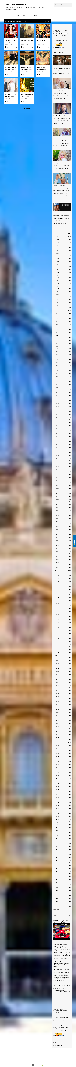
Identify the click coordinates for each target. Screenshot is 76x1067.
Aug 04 (57, 299)
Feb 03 (57, 813)
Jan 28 (57, 833)
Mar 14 (57, 704)
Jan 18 (57, 860)
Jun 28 (57, 406)
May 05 (57, 556)
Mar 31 (57, 658)
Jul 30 (57, 316)
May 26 (57, 499)
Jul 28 (57, 321)
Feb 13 (57, 786)
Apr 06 (57, 638)
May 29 (57, 491)
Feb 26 (57, 751)
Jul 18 (57, 349)
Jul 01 (57, 395)
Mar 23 (57, 679)
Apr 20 (57, 600)
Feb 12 (57, 789)
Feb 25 (57, 753)
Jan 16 (57, 865)
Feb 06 (57, 805)
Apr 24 (57, 589)
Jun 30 (57, 400)
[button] (16, 47)
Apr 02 (57, 649)
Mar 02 (57, 737)
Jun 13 (57, 447)
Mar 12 (57, 710)
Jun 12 (57, 450)
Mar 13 (57, 707)
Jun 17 (57, 436)
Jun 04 (57, 472)
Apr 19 (57, 603)
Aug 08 (57, 288)
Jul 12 (57, 365)
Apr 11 (57, 625)
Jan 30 (57, 827)
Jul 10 (57, 370)
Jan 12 (57, 876)
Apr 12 (57, 622)
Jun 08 (57, 461)
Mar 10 (57, 715)
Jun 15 (57, 442)
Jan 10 (57, 882)
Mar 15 (57, 701)
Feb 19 (57, 770)
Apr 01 (57, 652)
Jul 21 (57, 340)
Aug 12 (57, 277)
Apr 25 (57, 586)
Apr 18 (57, 606)
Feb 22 (57, 761)
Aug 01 (57, 308)
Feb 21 (57, 764)
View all (47, 21)
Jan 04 (57, 898)
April (56, 570)
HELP (6, 15)
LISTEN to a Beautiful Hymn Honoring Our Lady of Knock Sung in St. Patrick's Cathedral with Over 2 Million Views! (62, 71)
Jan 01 (57, 906)
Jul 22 (57, 338)
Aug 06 (57, 294)
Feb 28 (57, 745)
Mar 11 (57, 712)
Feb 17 (57, 775)
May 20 (57, 515)
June (55, 398)
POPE (18, 15)
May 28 (57, 493)
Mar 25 (57, 674)
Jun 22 (57, 422)
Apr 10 (57, 627)
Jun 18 (57, 433)
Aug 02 (57, 305)
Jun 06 (57, 466)
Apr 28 (57, 578)
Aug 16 (57, 266)
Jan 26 (57, 838)
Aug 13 (57, 275)
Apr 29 (57, 576)
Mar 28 (57, 666)
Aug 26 (57, 239)
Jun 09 (57, 458)
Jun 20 (57, 428)
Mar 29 (57, 663)
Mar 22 (57, 682)
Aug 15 (57, 269)
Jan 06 (57, 893)
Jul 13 (57, 362)
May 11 (57, 540)
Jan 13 (57, 874)
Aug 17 (57, 264)
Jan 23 (57, 846)
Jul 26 (57, 327)
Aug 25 (57, 242)
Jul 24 (57, 332)
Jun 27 (57, 409)
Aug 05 (57, 297)
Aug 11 (57, 280)
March (56, 655)
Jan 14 (57, 871)
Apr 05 (57, 641)
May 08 (57, 548)
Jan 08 (57, 887)
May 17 (57, 524)
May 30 (57, 488)
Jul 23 (57, 335)
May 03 (57, 562)
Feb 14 (57, 783)
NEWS (23, 15)
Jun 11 (57, 452)
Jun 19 (57, 431)
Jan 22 (57, 849)
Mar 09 (57, 718)
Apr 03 (57, 647)
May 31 (57, 485)
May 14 (57, 532)
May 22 (57, 510)
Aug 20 (57, 256)
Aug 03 (57, 302)
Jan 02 (57, 904)
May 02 (57, 565)
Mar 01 (57, 740)
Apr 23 (57, 592)
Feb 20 (57, 767)
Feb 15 (57, 781)
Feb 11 (57, 792)
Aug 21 (57, 253)
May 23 (57, 507)
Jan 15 (57, 868)
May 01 (57, 567)
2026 (54, 234)
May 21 (57, 513)
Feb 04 (57, 811)
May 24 (57, 504)
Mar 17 (57, 696)
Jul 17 (57, 351)
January (56, 822)
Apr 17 (57, 608)
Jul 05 (57, 384)
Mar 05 (57, 729)
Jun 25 (57, 414)
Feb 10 (57, 794)
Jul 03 (57, 390)
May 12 (57, 537)
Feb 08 (57, 800)
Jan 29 (57, 830)
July (55, 310)
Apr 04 (57, 644)
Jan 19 (57, 857)
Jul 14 (57, 359)
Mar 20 (57, 688)
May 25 (57, 502)
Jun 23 (57, 420)
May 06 (57, 554)
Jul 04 (57, 387)
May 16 (57, 526)
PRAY (41, 15)
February (56, 742)
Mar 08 (57, 720)
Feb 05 (57, 808)
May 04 (57, 559)
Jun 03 (57, 474)
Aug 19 (57, 258)
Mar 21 (57, 685)
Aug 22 (57, 250)
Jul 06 (57, 381)
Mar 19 (57, 690)
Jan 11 (57, 879)
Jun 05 (57, 469)
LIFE (29, 15)
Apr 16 (57, 611)
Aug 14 (57, 272)
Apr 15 (57, 614)
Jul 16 (57, 354)
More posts (27, 108)
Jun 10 (57, 455)
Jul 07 (57, 379)
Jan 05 (57, 895)
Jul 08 (57, 376)
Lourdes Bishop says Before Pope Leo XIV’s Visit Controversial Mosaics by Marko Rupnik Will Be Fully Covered (61, 143)
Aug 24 (57, 245)
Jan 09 (57, 885)
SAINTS (35, 15)
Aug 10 (57, 283)
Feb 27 (57, 748)
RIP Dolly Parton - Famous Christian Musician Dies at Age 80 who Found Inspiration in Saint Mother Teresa (61, 165)
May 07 (57, 551)
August (56, 236)
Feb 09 (57, 797)
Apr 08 (57, 633)
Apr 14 (57, 617)
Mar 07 (57, 723)
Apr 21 (57, 597)
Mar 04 (57, 731)
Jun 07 (57, 463)
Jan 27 (57, 835)
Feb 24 (57, 756)
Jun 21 (57, 425)
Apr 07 (57, 636)
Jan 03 (57, 901)
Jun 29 (57, 403)
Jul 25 (57, 329)
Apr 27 (57, 581)
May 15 (57, 529)
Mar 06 (57, 726)
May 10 (57, 543)
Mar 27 (57, 668)
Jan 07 (57, 890)
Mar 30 (57, 660)
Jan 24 (57, 844)
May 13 (57, 534)
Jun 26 (57, 411)
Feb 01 (57, 819)
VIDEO (11, 15)
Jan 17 (57, 863)
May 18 (57, 521)
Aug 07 (57, 291)
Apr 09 (57, 630)
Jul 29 (57, 318)
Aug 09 (57, 286)
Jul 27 (57, 324)
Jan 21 (57, 852)
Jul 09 (57, 373)
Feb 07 (57, 803)
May (55, 483)
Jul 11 (57, 368)
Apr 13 (57, 619)
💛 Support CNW (74, 541)
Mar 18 (57, 693)
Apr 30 (57, 573)
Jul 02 (57, 392)
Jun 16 (57, 439)
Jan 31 (57, 824)
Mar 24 (57, 677)
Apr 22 (57, 595)
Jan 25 (57, 841)
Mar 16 (57, 699)
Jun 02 (57, 477)
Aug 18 (57, 261)
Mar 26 (57, 671)
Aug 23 (57, 247)
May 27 (57, 496)
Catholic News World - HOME (15, 4)
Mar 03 (57, 734)
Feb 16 (57, 778)
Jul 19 (57, 346)
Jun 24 (57, 417)
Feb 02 (57, 816)
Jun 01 (57, 480)
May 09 (57, 545)
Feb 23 (57, 759)
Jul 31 (57, 313)
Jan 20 (57, 854)
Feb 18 (57, 772)
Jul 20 (57, 343)
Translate (64, 35)
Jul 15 (57, 357)
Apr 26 (57, 584)
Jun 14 (57, 444)
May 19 (57, 518)
